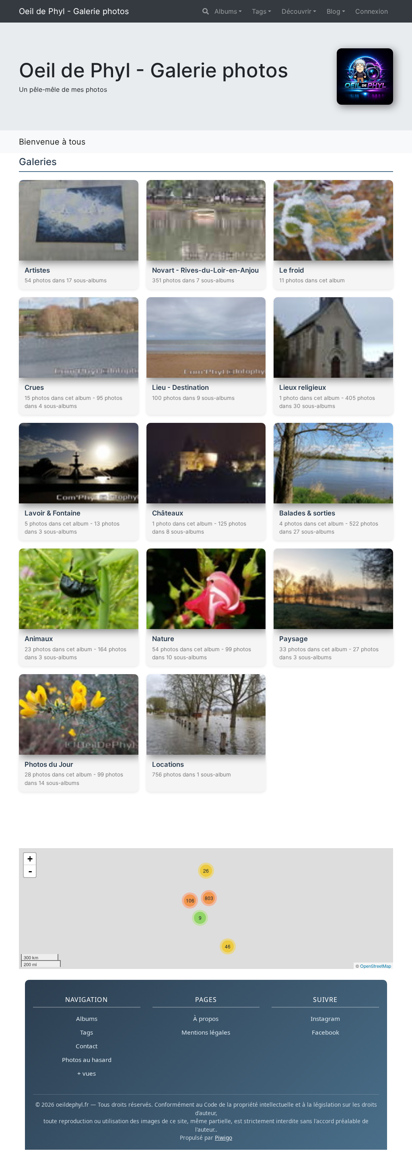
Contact (86, 1046)
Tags (259, 11)
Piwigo (223, 1137)
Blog (333, 11)
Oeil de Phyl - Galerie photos (74, 11)
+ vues (86, 1073)
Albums (225, 11)
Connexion (371, 11)
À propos (205, 1018)
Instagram (325, 1018)
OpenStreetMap (375, 966)
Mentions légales (205, 1032)
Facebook (325, 1032)
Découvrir (296, 11)
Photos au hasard (86, 1060)
